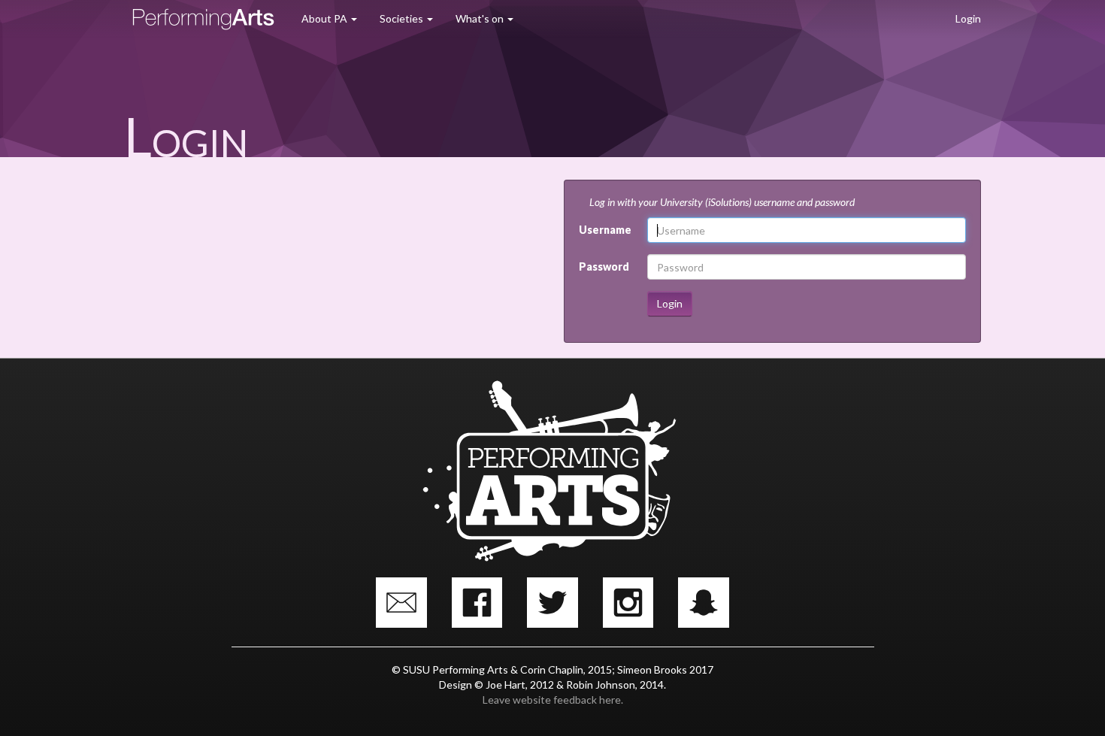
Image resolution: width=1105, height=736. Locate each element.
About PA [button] (325, 18)
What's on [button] (481, 18)
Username (605, 229)
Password (604, 266)
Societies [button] (402, 18)
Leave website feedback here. (553, 699)
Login (968, 18)
